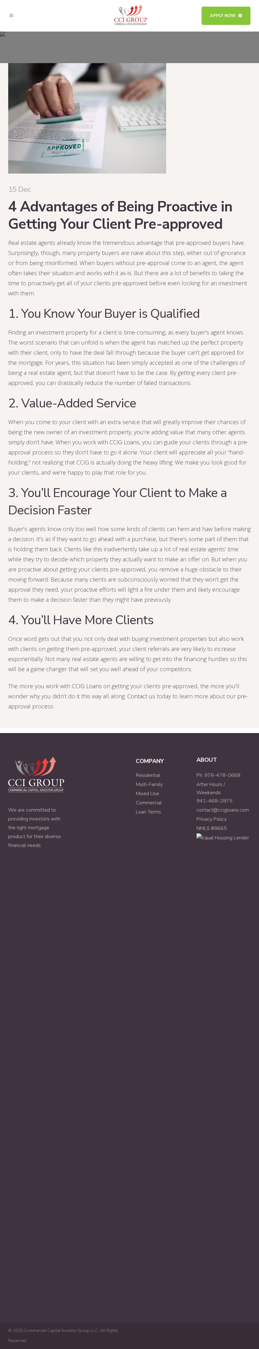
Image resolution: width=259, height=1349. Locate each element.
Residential (148, 775)
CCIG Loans (124, 442)
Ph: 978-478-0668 (218, 775)
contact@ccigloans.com (222, 810)
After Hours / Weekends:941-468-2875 (214, 792)
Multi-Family (149, 784)
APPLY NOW (222, 16)
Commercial (149, 802)
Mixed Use (147, 793)
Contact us (141, 696)
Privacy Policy (211, 819)
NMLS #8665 (211, 828)
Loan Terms (148, 811)
